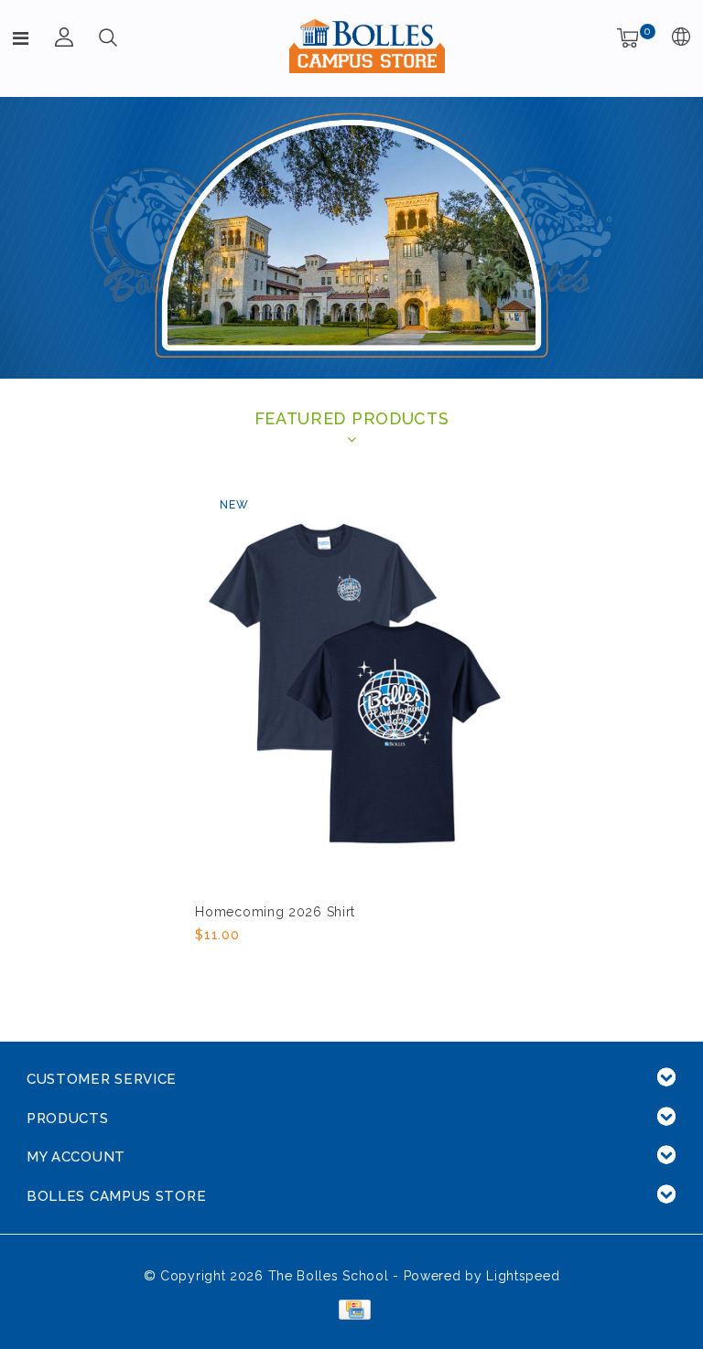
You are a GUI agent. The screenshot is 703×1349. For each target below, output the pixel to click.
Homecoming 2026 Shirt (275, 912)
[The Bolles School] (367, 45)
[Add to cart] (206, 965)
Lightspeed (522, 1276)
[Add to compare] (297, 965)
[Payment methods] (351, 1308)
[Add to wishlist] (252, 966)
